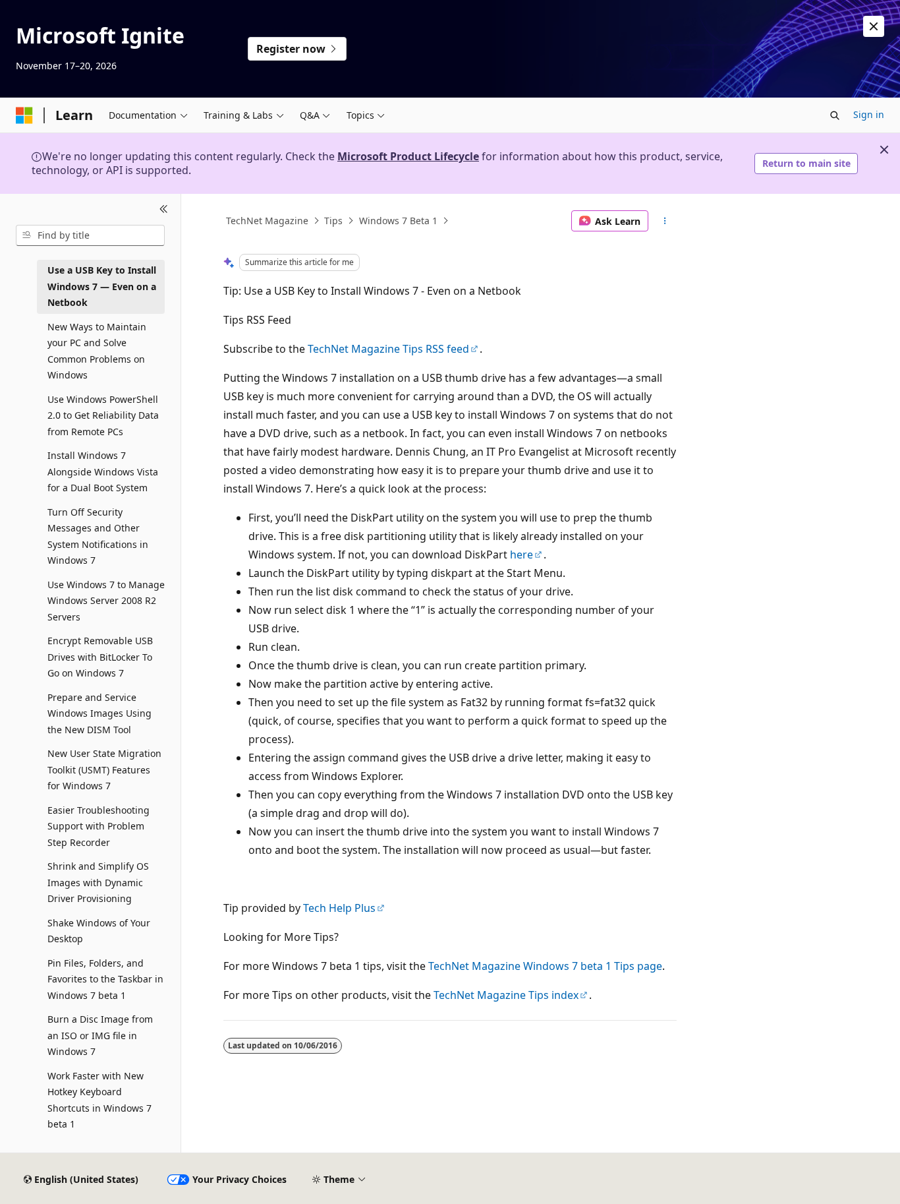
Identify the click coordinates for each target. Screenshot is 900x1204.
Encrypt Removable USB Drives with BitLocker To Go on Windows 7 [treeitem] (100, 656)
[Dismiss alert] (873, 26)
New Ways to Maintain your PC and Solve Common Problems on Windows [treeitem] (96, 351)
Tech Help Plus (339, 908)
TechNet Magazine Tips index (506, 995)
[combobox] (90, 235)
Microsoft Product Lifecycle (408, 156)
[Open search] (835, 115)
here (521, 554)
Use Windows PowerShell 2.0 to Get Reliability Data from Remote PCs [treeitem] (103, 415)
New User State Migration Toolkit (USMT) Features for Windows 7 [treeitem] (104, 769)
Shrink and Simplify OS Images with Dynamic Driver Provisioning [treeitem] (98, 882)
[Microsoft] (24, 115)
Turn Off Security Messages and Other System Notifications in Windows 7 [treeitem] (97, 536)
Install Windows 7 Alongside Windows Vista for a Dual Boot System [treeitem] (102, 471)
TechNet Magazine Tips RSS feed (388, 349)
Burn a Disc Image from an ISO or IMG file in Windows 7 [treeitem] (100, 1035)
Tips (333, 220)
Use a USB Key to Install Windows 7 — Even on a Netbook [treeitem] (101, 286)
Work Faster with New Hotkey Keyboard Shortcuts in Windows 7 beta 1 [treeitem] (99, 1100)
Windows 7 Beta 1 (398, 220)
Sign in (868, 114)
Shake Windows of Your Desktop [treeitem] (98, 931)
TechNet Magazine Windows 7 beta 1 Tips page (545, 966)
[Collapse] (163, 209)
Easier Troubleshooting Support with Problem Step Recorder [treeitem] (98, 826)
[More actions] (665, 220)
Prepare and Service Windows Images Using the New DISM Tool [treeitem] (99, 713)
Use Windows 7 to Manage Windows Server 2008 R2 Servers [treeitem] (106, 600)
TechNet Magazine (267, 220)
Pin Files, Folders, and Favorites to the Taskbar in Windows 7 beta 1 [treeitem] (105, 979)
